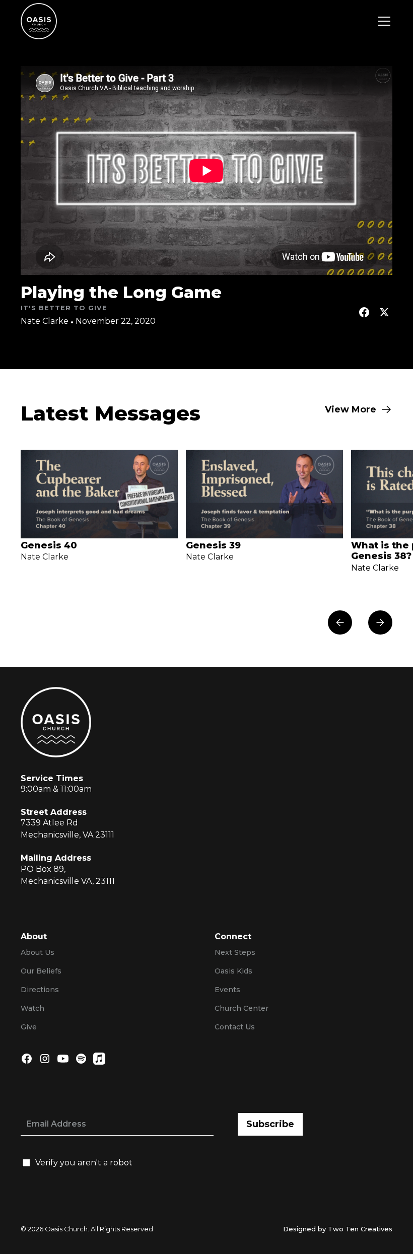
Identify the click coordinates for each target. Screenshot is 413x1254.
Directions (40, 989)
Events (227, 989)
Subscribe (270, 1124)
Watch (32, 1008)
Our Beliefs (41, 971)
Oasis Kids (233, 971)
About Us (37, 952)
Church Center (241, 1008)
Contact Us (235, 1026)
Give (29, 1026)
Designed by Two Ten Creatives (337, 1229)
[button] (382, 21)
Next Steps (235, 952)
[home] (39, 21)
